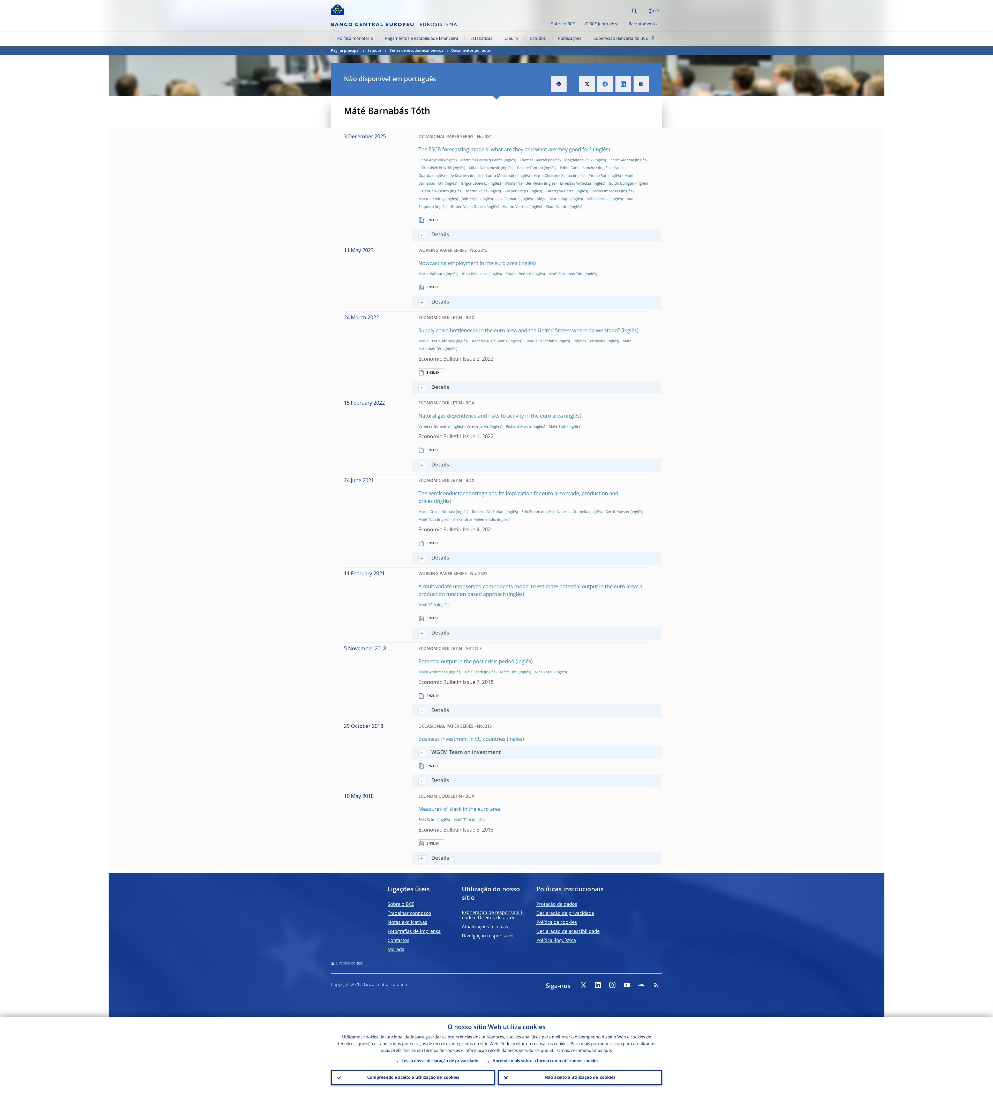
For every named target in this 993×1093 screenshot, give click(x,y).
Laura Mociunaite (501, 176)
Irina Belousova (475, 274)
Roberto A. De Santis (489, 341)
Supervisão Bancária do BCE (620, 39)
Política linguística (556, 940)
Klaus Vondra (557, 207)
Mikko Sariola (598, 199)
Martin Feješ (476, 191)
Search (634, 11)
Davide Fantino (530, 168)
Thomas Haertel (533, 160)
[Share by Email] (641, 84)
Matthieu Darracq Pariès (481, 160)
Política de (556, 922)
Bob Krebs (470, 199)
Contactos (398, 940)
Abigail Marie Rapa (553, 199)
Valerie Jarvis (478, 426)
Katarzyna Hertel (560, 191)
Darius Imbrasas (606, 191)
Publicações (569, 39)
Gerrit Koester (617, 512)
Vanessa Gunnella (433, 426)
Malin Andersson (433, 672)
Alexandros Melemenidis (474, 520)
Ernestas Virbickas (576, 183)
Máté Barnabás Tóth (566, 274)
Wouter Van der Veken (524, 183)
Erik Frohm (531, 512)
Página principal (345, 50)
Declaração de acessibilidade (568, 931)
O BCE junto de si (601, 24)
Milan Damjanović (484, 168)
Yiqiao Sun (598, 176)
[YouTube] (627, 985)
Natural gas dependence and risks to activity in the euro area (490, 416)
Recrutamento (643, 24)
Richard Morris (519, 426)
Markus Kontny (431, 199)
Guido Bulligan (621, 183)
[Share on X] (587, 84)
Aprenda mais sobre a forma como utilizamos (545, 1061)
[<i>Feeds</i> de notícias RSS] (656, 985)
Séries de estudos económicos (416, 50)
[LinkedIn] (598, 985)
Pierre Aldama (622, 160)
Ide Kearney (458, 176)
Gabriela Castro (435, 191)
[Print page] (559, 84)
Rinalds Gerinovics (590, 341)
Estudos (538, 39)
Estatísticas (481, 39)
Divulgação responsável (488, 936)
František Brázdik (437, 168)
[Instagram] (612, 985)
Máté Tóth (557, 426)
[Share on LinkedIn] (623, 84)
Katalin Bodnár (518, 274)
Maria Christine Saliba (552, 176)
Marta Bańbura (431, 274)
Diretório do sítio (349, 963)
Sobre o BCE (563, 24)
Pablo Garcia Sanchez (578, 168)
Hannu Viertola (516, 207)
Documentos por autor (471, 50)
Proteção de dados (556, 904)
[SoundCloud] (641, 985)
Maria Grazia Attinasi (436, 341)
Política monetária (355, 39)
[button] (644, 11)
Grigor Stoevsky (474, 183)
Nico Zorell (544, 672)
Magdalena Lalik (578, 160)
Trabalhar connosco (409, 913)
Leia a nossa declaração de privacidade (440, 1061)
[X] (583, 985)
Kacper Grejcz (517, 191)
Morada (396, 949)
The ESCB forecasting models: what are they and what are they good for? (505, 150)
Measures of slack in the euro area (459, 809)
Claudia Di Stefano (540, 341)
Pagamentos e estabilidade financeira (421, 39)
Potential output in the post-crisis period (466, 662)
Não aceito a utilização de (580, 1078)
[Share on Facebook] (605, 84)
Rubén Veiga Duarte (468, 207)
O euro (511, 39)
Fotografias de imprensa (414, 931)
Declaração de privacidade (565, 913)
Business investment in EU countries (462, 739)
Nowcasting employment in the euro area (467, 263)
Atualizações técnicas (485, 927)
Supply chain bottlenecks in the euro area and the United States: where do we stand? (519, 331)
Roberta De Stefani (488, 512)
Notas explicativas (407, 922)
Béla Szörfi (474, 672)
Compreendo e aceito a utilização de (413, 1078)
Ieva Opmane (508, 199)
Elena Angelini (430, 160)
